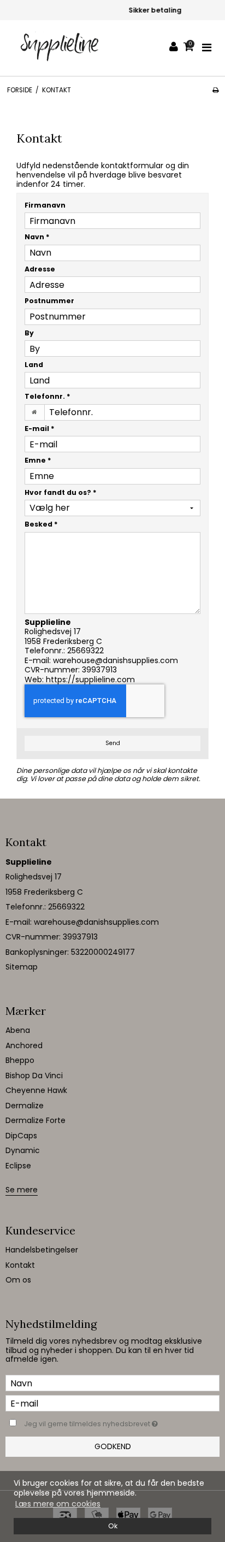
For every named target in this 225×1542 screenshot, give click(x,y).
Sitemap (21, 966)
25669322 (85, 650)
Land (34, 365)
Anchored (24, 1045)
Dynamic (22, 1150)
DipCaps (21, 1135)
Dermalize (24, 1105)
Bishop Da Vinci (34, 1075)
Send (112, 743)
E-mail (40, 428)
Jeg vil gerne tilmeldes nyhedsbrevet (101, 1421)
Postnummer (49, 301)
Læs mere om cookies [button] (57, 1503)
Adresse (40, 269)
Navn (37, 237)
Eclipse (18, 1165)
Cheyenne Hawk (36, 1090)
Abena (17, 1030)
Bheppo (19, 1060)
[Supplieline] (60, 48)
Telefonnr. (47, 396)
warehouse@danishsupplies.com (115, 660)
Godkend (112, 1446)
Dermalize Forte (35, 1120)
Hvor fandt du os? (61, 492)
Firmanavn (45, 205)
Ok (112, 1526)
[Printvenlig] (215, 90)
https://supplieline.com (90, 679)
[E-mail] (112, 1402)
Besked (41, 524)
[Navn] (112, 1382)
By (29, 333)
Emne (38, 460)
